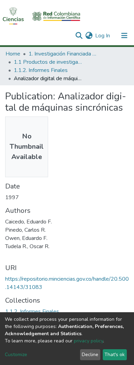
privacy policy (88, 341)
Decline (90, 354)
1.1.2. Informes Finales (41, 70)
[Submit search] (79, 36)
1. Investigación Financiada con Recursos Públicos (63, 54)
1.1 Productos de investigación (48, 62)
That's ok (114, 354)
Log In (103, 35)
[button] (89, 36)
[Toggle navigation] (124, 35)
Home (12, 54)
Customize (16, 354)
